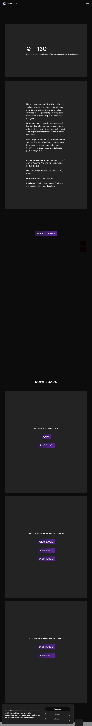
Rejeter (57, 714)
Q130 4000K (46, 453)
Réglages (57, 719)
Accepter (57, 709)
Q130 (46, 436)
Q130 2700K (46, 541)
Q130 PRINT (46, 445)
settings (31, 717)
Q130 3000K (46, 550)
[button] (83, 249)
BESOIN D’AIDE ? (46, 233)
